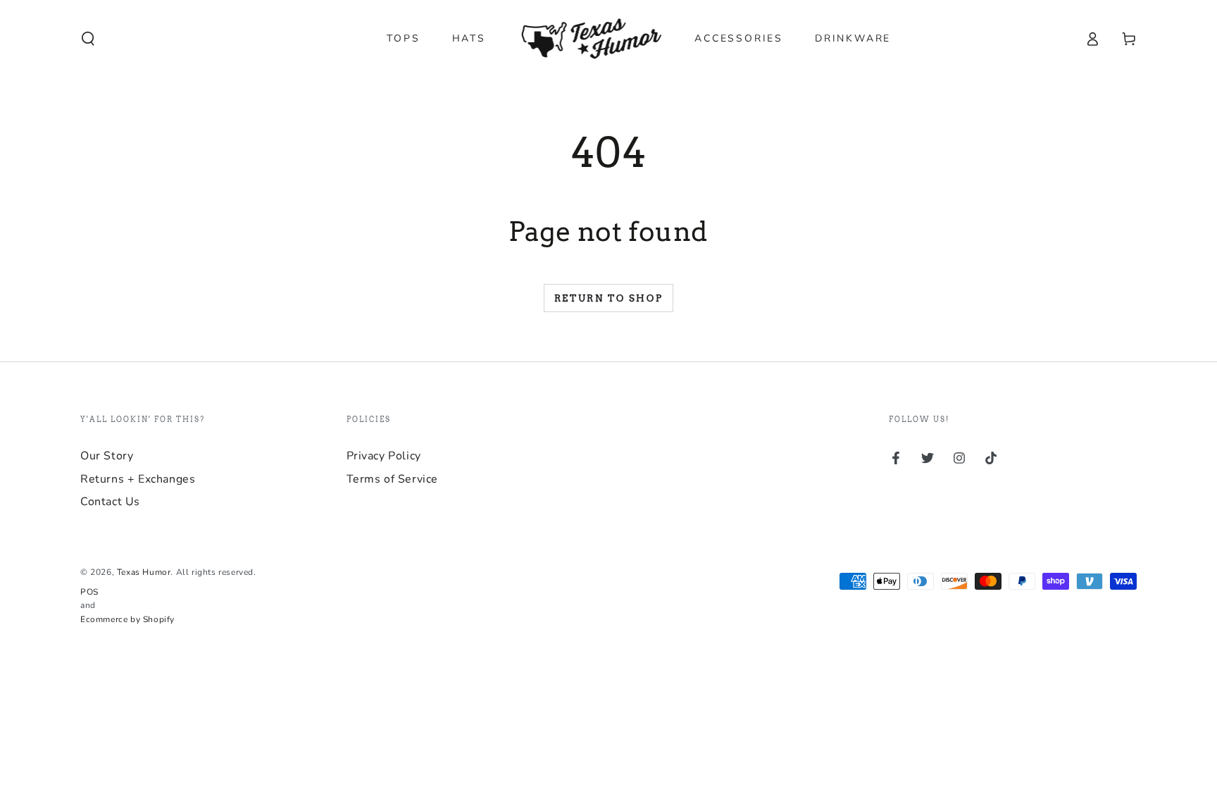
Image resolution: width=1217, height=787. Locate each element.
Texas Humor (144, 572)
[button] (88, 38)
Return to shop (608, 298)
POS (89, 591)
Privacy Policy (384, 456)
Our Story (106, 456)
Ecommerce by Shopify (127, 619)
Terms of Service (393, 479)
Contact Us (110, 501)
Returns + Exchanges (137, 479)
